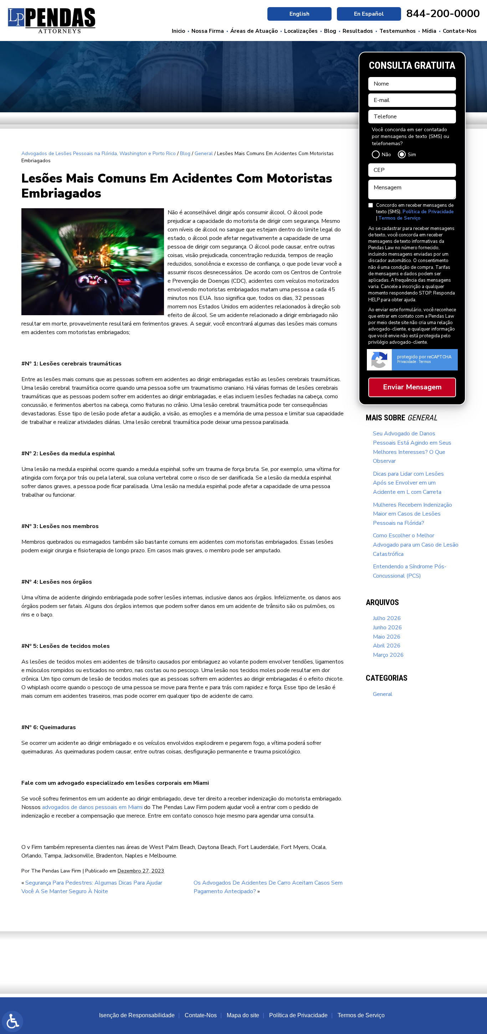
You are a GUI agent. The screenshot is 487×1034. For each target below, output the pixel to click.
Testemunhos (397, 31)
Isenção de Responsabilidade (137, 1015)
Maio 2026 (387, 637)
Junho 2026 (387, 627)
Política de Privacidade (428, 212)
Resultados (358, 31)
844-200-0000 (443, 14)
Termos (425, 362)
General (204, 153)
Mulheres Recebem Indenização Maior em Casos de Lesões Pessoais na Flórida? (412, 514)
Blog (330, 31)
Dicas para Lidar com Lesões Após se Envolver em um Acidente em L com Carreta (408, 483)
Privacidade (406, 362)
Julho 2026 (387, 618)
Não (386, 154)
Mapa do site (243, 1015)
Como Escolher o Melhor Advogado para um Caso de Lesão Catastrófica (415, 545)
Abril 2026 (387, 646)
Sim (412, 154)
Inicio (178, 31)
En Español (369, 14)
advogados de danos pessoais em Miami (92, 807)
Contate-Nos (460, 31)
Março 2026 (388, 655)
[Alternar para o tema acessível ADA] (12, 1021)
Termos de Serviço (399, 218)
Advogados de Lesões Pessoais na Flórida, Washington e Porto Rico (98, 153)
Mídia (429, 31)
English (299, 14)
